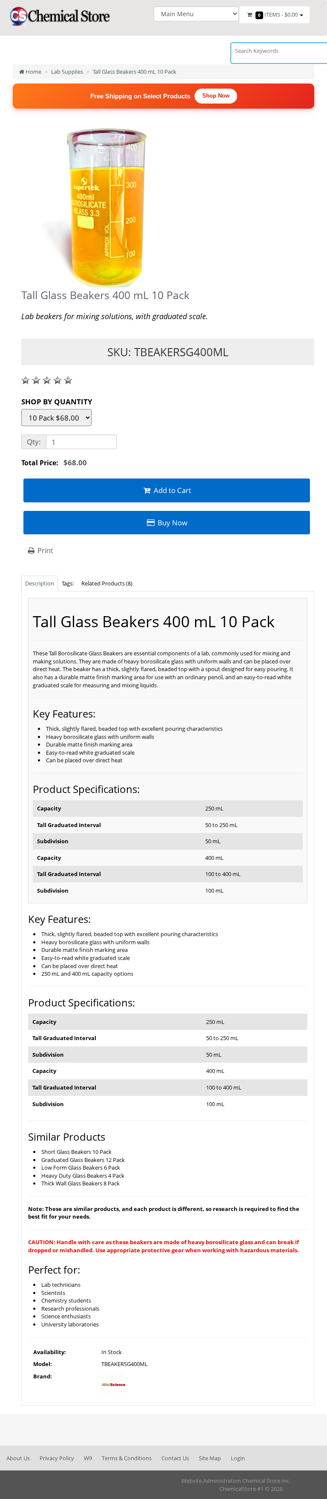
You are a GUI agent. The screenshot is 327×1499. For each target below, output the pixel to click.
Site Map (210, 1458)
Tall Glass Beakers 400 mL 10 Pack (134, 71)
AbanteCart (306, 1481)
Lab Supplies (67, 71)
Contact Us (175, 1458)
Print (44, 550)
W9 (88, 1458)
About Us (18, 1458)
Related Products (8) (106, 583)
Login (238, 1458)
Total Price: (54, 462)
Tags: (68, 583)
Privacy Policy (57, 1458)
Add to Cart (171, 490)
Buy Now (171, 523)
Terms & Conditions (127, 1458)
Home (32, 71)
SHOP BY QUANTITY (56, 401)
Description (39, 583)
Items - (278, 14)
